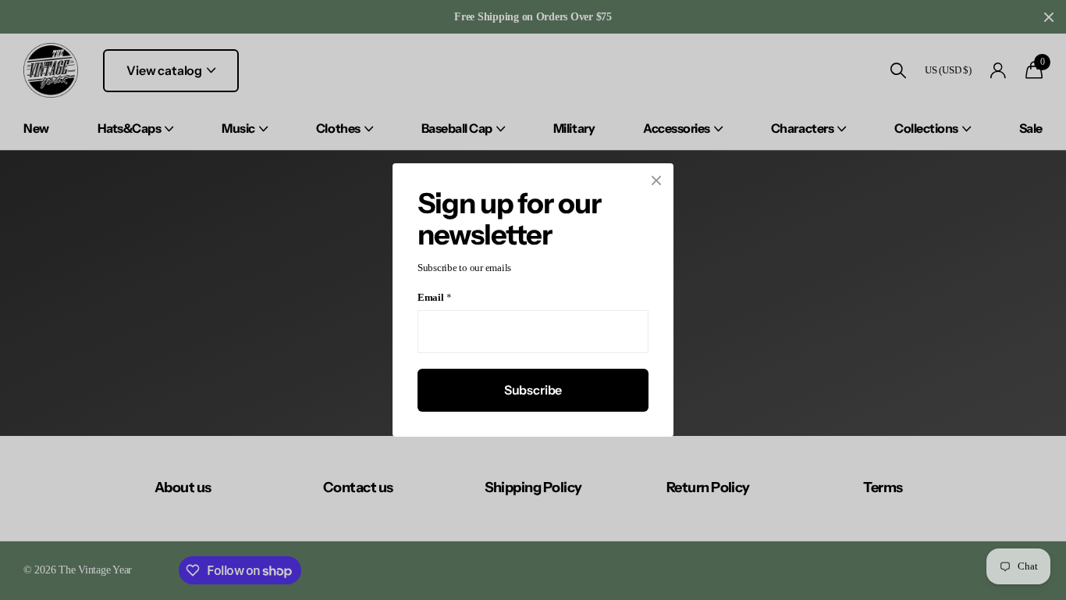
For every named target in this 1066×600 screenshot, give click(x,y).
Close (656, 180)
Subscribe (533, 390)
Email (434, 298)
